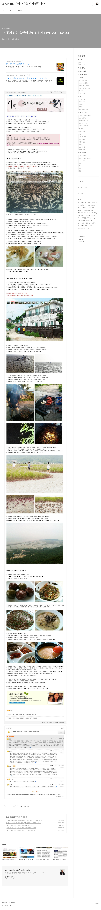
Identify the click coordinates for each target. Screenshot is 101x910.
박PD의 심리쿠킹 (83, 109)
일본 (80, 168)
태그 (11, 11)
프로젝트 (80, 77)
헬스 (93, 207)
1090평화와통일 (83, 120)
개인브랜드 (81, 205)
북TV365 (81, 90)
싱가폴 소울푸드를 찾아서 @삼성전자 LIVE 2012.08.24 (23, 820)
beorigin (84, 207)
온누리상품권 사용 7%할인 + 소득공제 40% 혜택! (23, 67)
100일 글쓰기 (81, 220)
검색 (92, 3)
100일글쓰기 (81, 215)
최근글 (80, 187)
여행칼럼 (12, 817)
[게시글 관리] (14, 806)
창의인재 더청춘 (83, 123)
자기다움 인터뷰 (82, 74)
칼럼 (7, 817)
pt (93, 218)
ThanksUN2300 (83, 125)
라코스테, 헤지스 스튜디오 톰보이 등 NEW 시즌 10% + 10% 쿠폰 (29, 81)
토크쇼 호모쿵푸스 (83, 83)
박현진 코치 (88, 223)
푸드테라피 (82, 149)
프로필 (80, 62)
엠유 (79, 207)
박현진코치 (94, 202)
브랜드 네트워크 (82, 112)
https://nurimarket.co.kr (13, 61)
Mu (90, 213)
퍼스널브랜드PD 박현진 (84, 202)
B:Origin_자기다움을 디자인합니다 (23, 3)
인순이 (93, 223)
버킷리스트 (82, 64)
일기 (80, 134)
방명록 (20, 11)
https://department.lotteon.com (16, 75)
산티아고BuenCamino (85, 158)
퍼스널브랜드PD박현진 (84, 228)
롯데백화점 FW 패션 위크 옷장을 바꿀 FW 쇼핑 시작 (26, 78)
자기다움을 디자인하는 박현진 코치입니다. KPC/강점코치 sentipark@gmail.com (27, 873)
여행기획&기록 (82, 153)
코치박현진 (81, 225)
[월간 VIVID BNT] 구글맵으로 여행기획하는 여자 (21, 828)
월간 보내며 (82, 139)
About (80, 59)
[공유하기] (11, 806)
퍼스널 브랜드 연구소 (84, 88)
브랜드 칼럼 (82, 102)
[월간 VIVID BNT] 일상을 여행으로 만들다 (19, 825)
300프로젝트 (82, 118)
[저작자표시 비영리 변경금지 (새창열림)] (27, 806)
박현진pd (89, 218)
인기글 (85, 187)
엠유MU (87, 225)
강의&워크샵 (81, 68)
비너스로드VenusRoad (85, 115)
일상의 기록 (81, 131)
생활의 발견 (82, 142)
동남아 (80, 171)
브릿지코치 (82, 99)
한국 (80, 163)
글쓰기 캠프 (82, 161)
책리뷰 (80, 104)
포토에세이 (82, 147)
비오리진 (93, 205)
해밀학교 (94, 213)
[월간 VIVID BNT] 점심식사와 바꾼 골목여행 (19, 830)
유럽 (80, 166)
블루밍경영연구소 (88, 210)
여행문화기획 (82, 155)
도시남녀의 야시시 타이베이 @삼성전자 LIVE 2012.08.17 (23, 823)
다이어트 (80, 213)
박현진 (93, 215)
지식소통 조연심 (82, 218)
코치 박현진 (81, 56)
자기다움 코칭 (82, 71)
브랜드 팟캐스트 (83, 93)
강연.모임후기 (82, 137)
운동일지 (81, 144)
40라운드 (81, 128)
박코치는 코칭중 (83, 80)
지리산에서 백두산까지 (84, 85)
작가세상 (86, 213)
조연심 (89, 207)
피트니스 (92, 225)
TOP (97, 903)
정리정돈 (88, 215)
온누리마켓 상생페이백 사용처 (18, 64)
